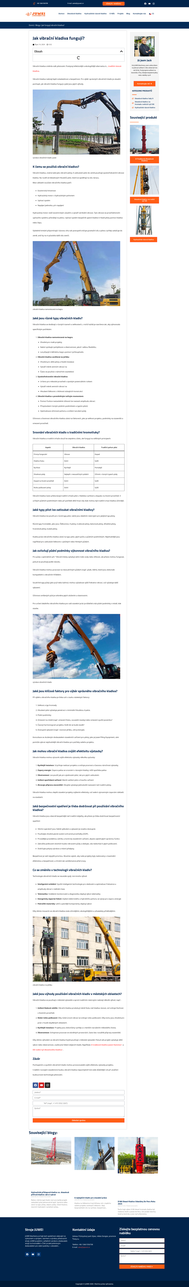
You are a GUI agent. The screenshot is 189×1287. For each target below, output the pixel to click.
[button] (121, 51)
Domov (61, 13)
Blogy (38, 25)
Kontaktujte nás (139, 13)
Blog (128, 13)
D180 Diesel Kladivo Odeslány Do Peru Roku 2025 (136, 1202)
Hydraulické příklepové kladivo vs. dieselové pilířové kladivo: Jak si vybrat (50, 1193)
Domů (31, 25)
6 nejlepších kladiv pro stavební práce (90, 1197)
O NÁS (112, 13)
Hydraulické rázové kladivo (95, 13)
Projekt (120, 13)
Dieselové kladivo (74, 13)
